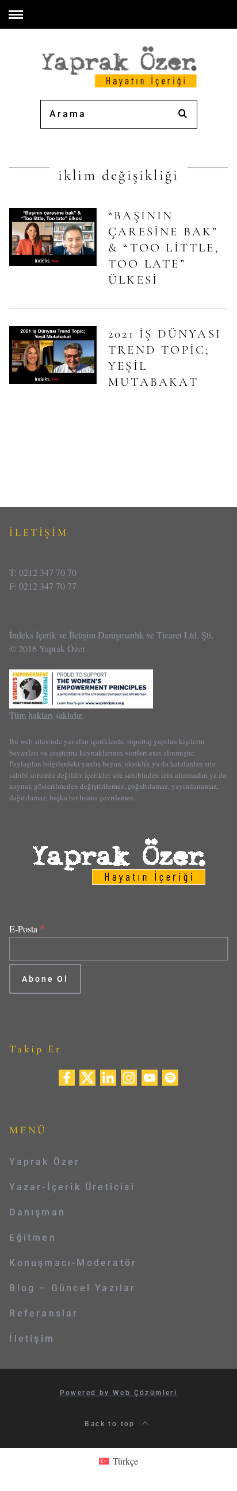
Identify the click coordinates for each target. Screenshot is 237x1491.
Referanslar (43, 1313)
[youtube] (149, 1076)
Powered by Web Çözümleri (119, 1393)
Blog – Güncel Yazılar (72, 1288)
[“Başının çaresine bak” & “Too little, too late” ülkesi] (53, 237)
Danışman (37, 1212)
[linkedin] (108, 1076)
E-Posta (27, 929)
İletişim (32, 1338)
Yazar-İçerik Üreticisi (72, 1187)
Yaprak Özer (44, 1161)
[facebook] (67, 1076)
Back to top (111, 1424)
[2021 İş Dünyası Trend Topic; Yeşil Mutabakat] (53, 355)
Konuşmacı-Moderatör (73, 1262)
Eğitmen (32, 1237)
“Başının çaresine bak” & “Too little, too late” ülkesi (164, 247)
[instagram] (129, 1076)
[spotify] (170, 1076)
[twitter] (87, 1076)
